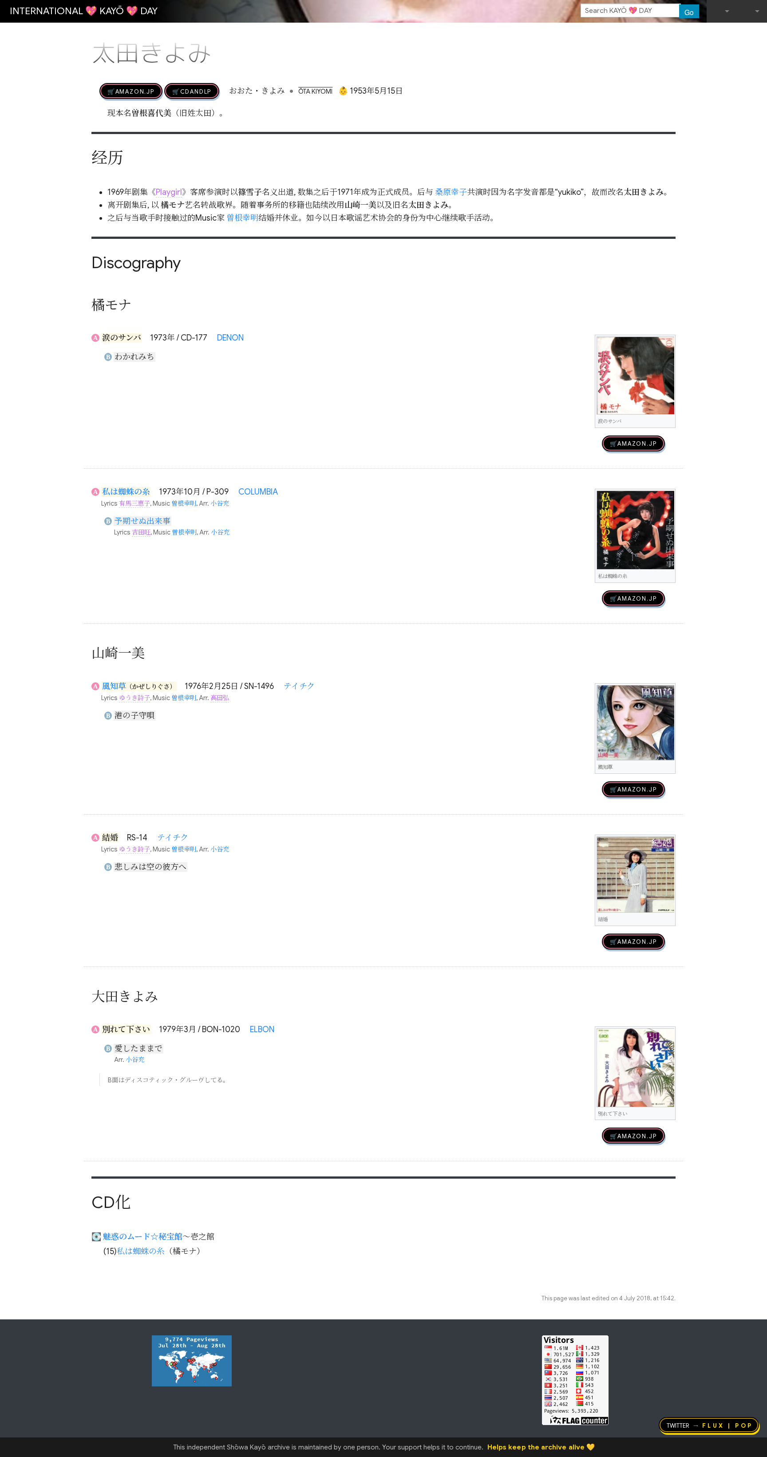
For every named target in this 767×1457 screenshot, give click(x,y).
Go (689, 12)
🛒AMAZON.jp (130, 91)
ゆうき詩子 (134, 698)
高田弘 (219, 698)
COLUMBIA (258, 492)
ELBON (262, 1029)
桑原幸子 (451, 192)
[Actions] (672, 35)
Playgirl (169, 192)
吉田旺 (141, 532)
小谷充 (219, 503)
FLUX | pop (727, 1425)
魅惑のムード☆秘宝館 (142, 1237)
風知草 (114, 686)
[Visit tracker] (192, 1360)
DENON (230, 338)
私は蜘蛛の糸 (126, 492)
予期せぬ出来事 (142, 521)
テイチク (299, 686)
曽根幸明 (242, 218)
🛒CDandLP (191, 91)
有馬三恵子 (134, 503)
